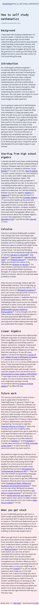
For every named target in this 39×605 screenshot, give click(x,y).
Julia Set (33, 219)
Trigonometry (16, 257)
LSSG (36, 603)
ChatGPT (16, 568)
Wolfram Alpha (10, 549)
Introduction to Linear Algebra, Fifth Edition (19, 374)
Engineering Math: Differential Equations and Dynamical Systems (16, 484)
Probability (28, 441)
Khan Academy (31, 171)
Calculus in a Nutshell (19, 255)
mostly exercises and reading (19, 495)
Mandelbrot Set (7, 219)
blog (10, 3)
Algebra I (28, 192)
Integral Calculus (18, 259)
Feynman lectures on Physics (13, 426)
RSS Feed (17, 603)
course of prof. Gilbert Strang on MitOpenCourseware (19, 355)
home (5, 3)
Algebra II (5, 195)
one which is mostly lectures (18, 491)
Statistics (15, 441)
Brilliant (4, 171)
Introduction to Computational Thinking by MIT (17, 470)
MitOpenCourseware (26, 290)
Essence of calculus (20, 264)
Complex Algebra (30, 197)
